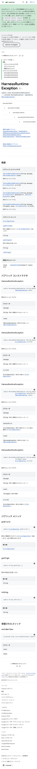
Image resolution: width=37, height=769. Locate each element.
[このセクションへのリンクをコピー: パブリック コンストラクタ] (29, 276)
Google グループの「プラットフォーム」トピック (15, 722)
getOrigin (6, 240)
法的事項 (25, 756)
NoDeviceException (8, 136)
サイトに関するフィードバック (11, 761)
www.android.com (6, 741)
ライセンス (6, 758)
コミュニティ (17, 756)
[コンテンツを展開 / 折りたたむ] (14, 60)
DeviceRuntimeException (10, 131)
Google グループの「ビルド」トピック (12, 724)
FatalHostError (23, 131)
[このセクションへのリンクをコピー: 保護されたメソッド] (22, 624)
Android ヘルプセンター (8, 735)
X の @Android (5, 710)
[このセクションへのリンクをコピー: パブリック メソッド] (23, 516)
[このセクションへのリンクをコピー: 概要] (7, 163)
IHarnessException (8, 97)
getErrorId (7, 226)
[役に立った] (19, 55)
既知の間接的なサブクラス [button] (12, 145)
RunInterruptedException (23, 136)
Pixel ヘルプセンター (7, 738)
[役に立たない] (22, 55)
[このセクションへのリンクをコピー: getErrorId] (12, 522)
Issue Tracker (5, 749)
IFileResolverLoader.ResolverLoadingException (16, 133)
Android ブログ (5, 716)
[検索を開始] (23, 2)
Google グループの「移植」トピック (11, 727)
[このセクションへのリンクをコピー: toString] (10, 592)
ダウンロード (5, 694)
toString (6, 252)
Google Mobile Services (8, 743)
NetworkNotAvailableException (12, 135)
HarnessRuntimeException (12, 173)
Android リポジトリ (7, 688)
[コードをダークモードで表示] (34, 286)
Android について (6, 756)
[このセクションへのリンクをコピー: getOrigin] (11, 558)
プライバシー (14, 758)
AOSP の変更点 (30, 24)
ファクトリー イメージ (7, 700)
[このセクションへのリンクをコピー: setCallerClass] (15, 629)
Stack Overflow (5, 746)
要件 (2, 691)
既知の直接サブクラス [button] (17, 133)
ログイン (32, 2)
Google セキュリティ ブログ (9, 719)
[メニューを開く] (3, 2)
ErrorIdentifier (8, 185)
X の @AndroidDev (6, 713)
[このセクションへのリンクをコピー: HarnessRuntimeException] (25, 281)
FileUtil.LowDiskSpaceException (12, 146)
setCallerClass (15, 265)
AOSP (2, 52)
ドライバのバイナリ (7, 703)
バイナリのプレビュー (7, 697)
